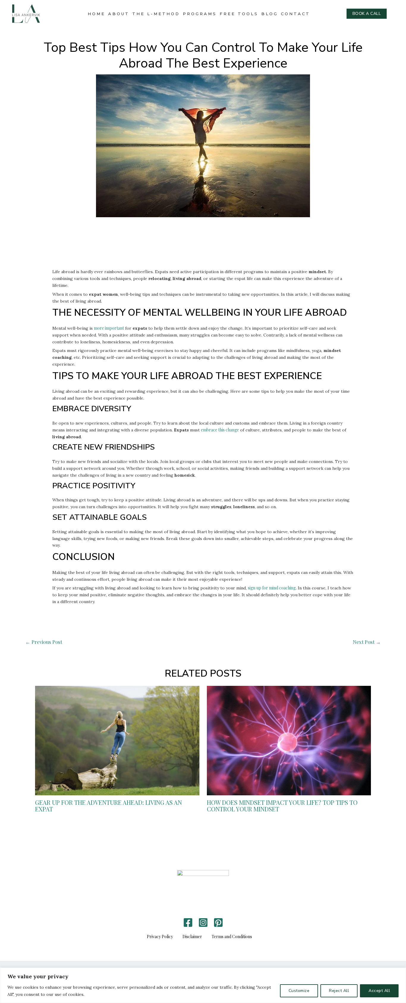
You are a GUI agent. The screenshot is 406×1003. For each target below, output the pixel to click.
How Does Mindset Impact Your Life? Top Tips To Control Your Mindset (282, 805)
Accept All (379, 990)
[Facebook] (188, 922)
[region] (203, 985)
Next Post (367, 642)
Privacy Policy (160, 936)
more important (109, 328)
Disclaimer (192, 936)
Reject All (339, 990)
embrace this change (220, 430)
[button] (367, 14)
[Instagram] (203, 922)
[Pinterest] (218, 922)
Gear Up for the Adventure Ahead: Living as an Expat (108, 805)
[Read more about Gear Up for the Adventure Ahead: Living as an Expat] (117, 740)
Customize (299, 990)
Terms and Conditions (232, 936)
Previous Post (43, 642)
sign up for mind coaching (272, 588)
